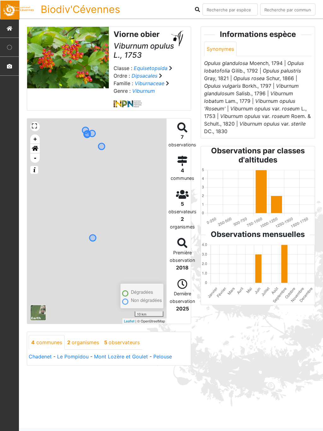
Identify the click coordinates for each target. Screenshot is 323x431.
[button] (35, 148)
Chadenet (40, 356)
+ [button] (35, 139)
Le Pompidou (73, 356)
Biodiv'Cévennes (80, 9)
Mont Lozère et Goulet (121, 356)
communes (46, 342)
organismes (83, 342)
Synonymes (220, 49)
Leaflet (129, 320)
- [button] (35, 158)
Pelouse (162, 356)
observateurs (122, 342)
